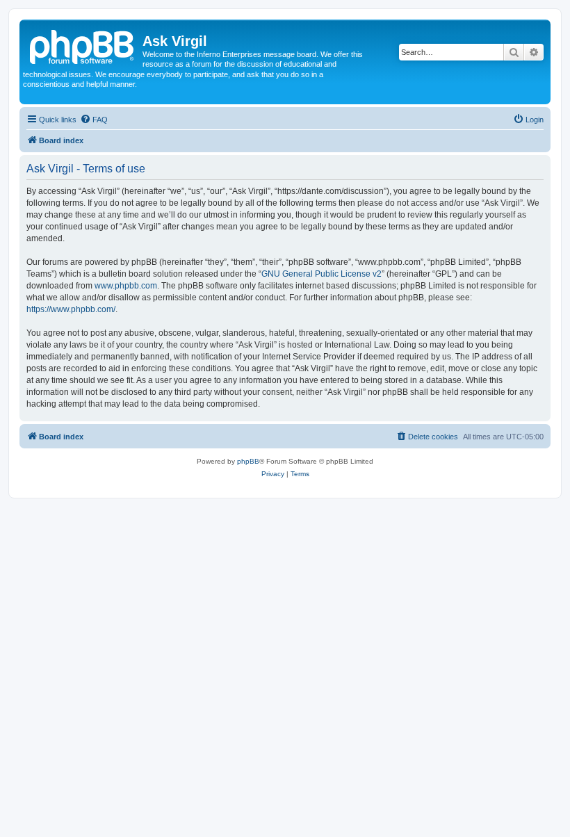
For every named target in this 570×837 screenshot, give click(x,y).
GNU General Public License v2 (321, 274)
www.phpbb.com (126, 286)
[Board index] (82, 45)
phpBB (248, 461)
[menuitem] (94, 119)
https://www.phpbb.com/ (70, 309)
